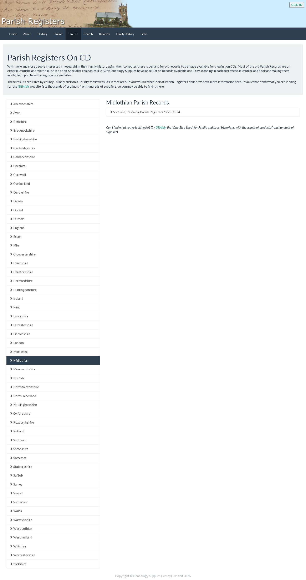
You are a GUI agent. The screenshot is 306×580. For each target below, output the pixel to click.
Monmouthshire (24, 369)
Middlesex (20, 352)
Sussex (18, 493)
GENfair (23, 86)
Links (144, 34)
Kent (16, 307)
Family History (125, 34)
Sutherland (20, 502)
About (27, 34)
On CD (73, 34)
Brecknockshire (24, 130)
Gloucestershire (24, 254)
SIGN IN (296, 5)
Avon (16, 112)
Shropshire (20, 449)
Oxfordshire (21, 413)
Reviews (104, 34)
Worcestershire (24, 555)
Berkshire (20, 121)
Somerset (19, 458)
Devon (18, 201)
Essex (17, 236)
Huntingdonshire (25, 290)
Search (88, 34)
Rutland (18, 431)
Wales (17, 511)
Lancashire (20, 316)
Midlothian (21, 360)
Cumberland (21, 183)
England (19, 228)
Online (58, 34)
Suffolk (18, 475)
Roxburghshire (23, 422)
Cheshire (19, 166)
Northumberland (24, 396)
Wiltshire (19, 546)
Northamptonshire (26, 387)
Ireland (18, 298)
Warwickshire (22, 520)
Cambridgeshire (24, 148)
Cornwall (19, 174)
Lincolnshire (21, 334)
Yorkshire (19, 564)
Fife (16, 245)
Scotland (19, 440)
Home (13, 34)
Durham (18, 219)
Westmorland (22, 537)
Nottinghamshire (25, 404)
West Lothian (22, 528)
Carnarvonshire (24, 157)
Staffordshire (22, 466)
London (18, 343)
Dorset (18, 210)
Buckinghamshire (25, 139)
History (42, 34)
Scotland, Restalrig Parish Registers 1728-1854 (146, 112)
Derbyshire (21, 192)
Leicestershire (23, 325)
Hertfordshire (23, 281)
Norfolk (18, 378)
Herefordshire (23, 272)
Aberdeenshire (23, 104)
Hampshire (20, 263)
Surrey (17, 484)
